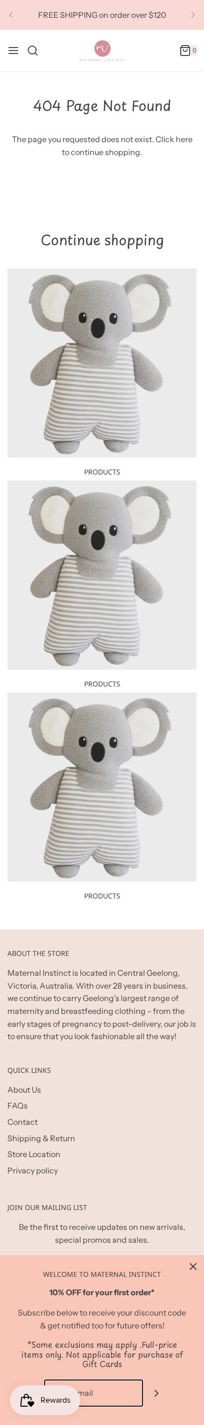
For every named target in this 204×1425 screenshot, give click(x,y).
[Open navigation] (13, 50)
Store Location (33, 1154)
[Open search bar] (36, 50)
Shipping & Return (41, 1138)
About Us (24, 1090)
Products (102, 471)
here (184, 139)
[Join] (156, 1393)
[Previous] (11, 15)
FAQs (17, 1105)
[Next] (193, 15)
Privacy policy (32, 1170)
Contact (22, 1122)
